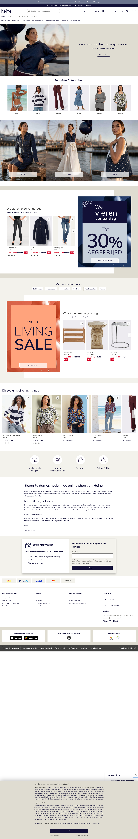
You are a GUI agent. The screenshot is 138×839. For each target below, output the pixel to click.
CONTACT (107, 593)
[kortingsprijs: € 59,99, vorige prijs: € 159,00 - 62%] (74, 335)
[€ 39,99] (76, 414)
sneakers (74, 494)
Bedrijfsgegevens (73, 648)
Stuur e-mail (111, 600)
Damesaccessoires (52, 20)
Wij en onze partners (40, 787)
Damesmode (5, 20)
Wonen (9, 16)
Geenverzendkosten (43, 603)
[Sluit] (136, 774)
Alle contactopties (114, 605)
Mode (3, 16)
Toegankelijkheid (60, 648)
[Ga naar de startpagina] (6, 11)
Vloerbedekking (90, 289)
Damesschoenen (37, 20)
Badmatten (65, 289)
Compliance (83, 648)
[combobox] (47, 11)
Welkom (39, 600)
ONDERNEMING (75, 593)
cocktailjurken (37, 496)
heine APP (39, 606)
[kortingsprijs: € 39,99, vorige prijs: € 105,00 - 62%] (120, 335)
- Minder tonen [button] (29, 530)
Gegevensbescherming (46, 648)
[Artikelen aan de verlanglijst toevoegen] (25, 219)
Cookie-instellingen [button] (95, 648)
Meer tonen (86, 563)
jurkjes (68, 494)
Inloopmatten (51, 289)
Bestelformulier (7, 606)
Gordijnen (76, 289)
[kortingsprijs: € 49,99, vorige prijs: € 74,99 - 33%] (18, 231)
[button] (73, 231)
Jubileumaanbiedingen (30, 16)
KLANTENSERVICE (9, 593)
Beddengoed (37, 289)
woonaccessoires (70, 518)
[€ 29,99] (16, 414)
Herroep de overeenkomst (11, 648)
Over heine (73, 598)
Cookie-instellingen (82, 835)
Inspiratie (64, 20)
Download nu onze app (23, 633)
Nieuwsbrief (40, 598)
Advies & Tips (7, 600)
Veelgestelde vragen (9, 598)
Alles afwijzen (54, 835)
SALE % (17, 16)
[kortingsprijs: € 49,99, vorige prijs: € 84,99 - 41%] (64, 231)
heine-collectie (75, 20)
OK (69, 831)
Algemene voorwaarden (30, 648)
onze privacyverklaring (48, 823)
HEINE (38, 593)
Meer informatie (88, 795)
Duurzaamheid (74, 600)
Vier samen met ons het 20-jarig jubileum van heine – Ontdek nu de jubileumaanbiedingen (69, 2)
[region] (69, 810)
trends (59, 518)
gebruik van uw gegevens (87, 787)
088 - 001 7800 (110, 621)
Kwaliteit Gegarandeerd (77, 603)
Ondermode (25, 20)
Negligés (27, 525)
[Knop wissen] (58, 11)
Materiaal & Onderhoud (10, 603)
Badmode (15, 20)
